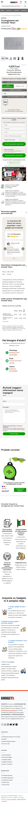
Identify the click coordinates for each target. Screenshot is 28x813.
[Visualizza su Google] (8, 243)
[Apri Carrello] (25, 2)
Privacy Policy (18, 150)
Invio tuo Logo (6, 744)
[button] (5, 248)
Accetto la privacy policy (9, 149)
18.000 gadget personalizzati (9, 710)
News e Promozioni (7, 764)
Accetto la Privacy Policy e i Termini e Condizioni (12, 426)
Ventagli (9, 10)
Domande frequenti (7, 775)
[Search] (25, 6)
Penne (2, 10)
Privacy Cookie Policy (11, 799)
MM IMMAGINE (7, 755)
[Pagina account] (21, 2)
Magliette (24, 10)
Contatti (4, 739)
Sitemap (19, 799)
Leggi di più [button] (10, 254)
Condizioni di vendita (7, 780)
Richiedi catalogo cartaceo (9, 741)
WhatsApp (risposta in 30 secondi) (11, 737)
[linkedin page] (5, 724)
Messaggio (6, 407)
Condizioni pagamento (8, 778)
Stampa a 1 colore (20, 86)
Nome (5, 395)
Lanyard (16, 10)
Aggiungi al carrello (14, 162)
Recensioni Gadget (7, 757)
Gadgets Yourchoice (7, 762)
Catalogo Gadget (7, 759)
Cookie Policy (6, 782)
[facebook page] (2, 724)
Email (5, 401)
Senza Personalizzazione (8, 86)
